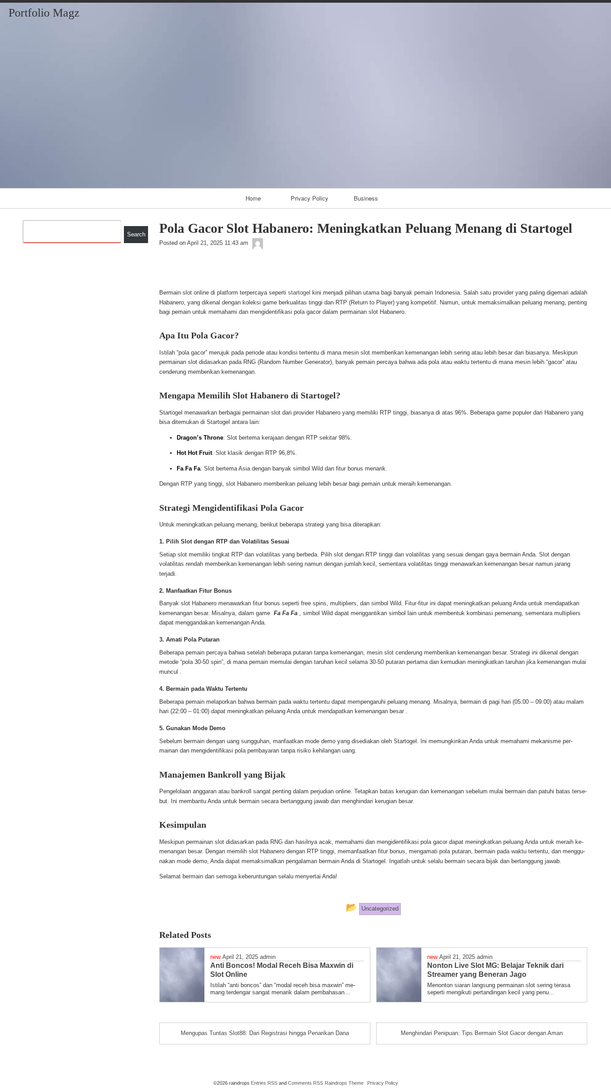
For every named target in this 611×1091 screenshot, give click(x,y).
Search (136, 234)
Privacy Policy (309, 198)
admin (268, 957)
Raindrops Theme (344, 1083)
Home (253, 198)
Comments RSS (305, 1083)
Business (366, 198)
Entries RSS (264, 1083)
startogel (299, 292)
